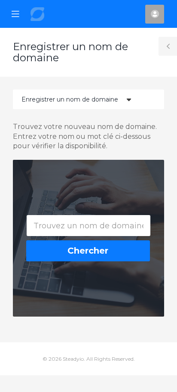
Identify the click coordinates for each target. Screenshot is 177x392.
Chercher (87, 250)
